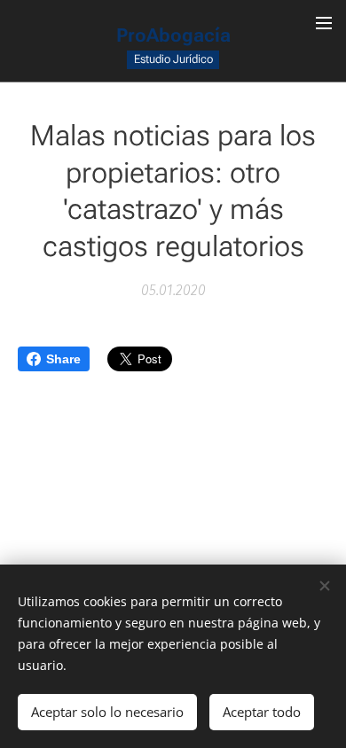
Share (63, 359)
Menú (324, 22)
